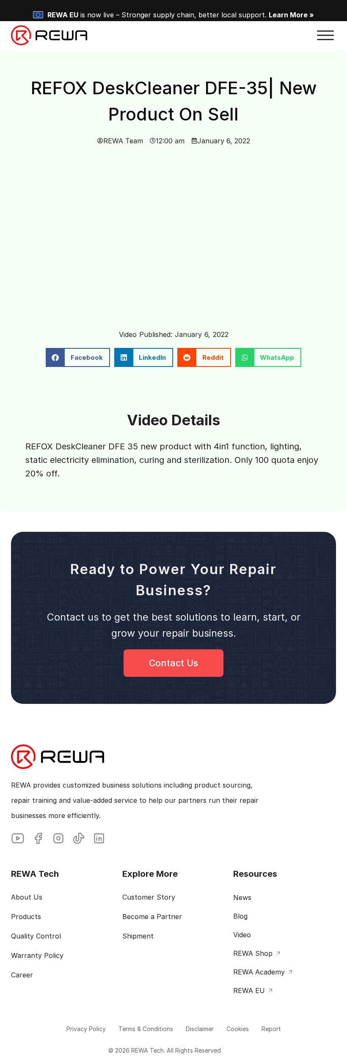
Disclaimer (200, 1028)
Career (22, 975)
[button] (325, 35)
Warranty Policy (37, 955)
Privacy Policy (86, 1028)
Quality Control (36, 936)
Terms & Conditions (145, 1028)
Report (271, 1028)
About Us (26, 897)
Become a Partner (152, 916)
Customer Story (148, 897)
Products (26, 916)
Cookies (237, 1028)
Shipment (138, 936)
